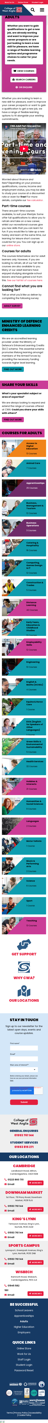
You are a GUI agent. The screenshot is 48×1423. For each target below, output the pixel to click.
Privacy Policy (21, 1413)
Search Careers (26, 79)
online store (13, 245)
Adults (24, 1321)
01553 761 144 (24, 1135)
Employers (24, 1332)
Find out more (13, 369)
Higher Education (24, 1327)
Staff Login (24, 1359)
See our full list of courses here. (25, 280)
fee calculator (35, 200)
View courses (25, 71)
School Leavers (24, 1310)
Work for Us (9, 2)
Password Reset (24, 1370)
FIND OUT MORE (13, 419)
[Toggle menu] (42, 10)
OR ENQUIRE (25, 87)
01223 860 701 (16, 1179)
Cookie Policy (24, 1415)
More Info (37, 1183)
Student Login (37, 2)
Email (11, 1184)
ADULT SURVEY (12, 305)
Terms (10, 1413)
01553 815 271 (24, 1147)
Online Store (23, 2)
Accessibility (35, 1413)
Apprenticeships (24, 1316)
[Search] (32, 10)
